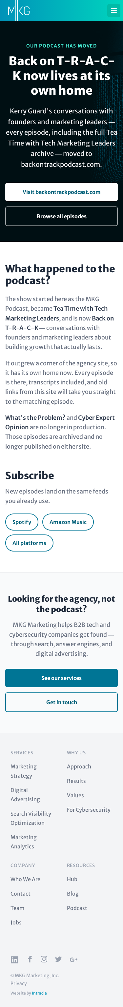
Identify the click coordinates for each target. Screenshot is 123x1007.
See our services (61, 678)
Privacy (18, 983)
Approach (79, 766)
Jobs (16, 922)
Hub (72, 879)
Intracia (39, 993)
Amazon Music (68, 522)
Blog (73, 893)
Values (75, 795)
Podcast (77, 908)
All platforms (29, 543)
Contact (20, 893)
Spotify (21, 522)
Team (17, 908)
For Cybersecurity (89, 809)
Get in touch (61, 702)
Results (76, 781)
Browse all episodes (62, 216)
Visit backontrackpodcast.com (62, 192)
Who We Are (25, 879)
